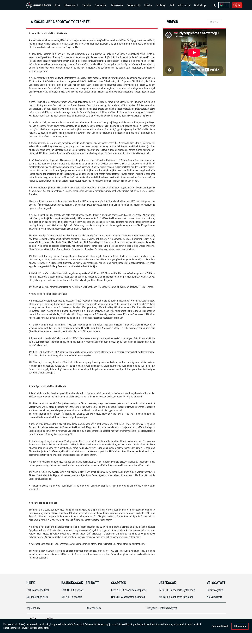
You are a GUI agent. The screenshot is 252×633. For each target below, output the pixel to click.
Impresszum (33, 608)
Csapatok (100, 5)
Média (148, 5)
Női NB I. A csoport (71, 597)
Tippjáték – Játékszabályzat (162, 608)
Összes (214, 22)
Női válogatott (214, 597)
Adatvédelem (94, 608)
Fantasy (160, 5)
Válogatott (133, 5)
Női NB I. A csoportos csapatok (128, 597)
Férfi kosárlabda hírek (37, 590)
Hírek (57, 5)
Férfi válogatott (215, 590)
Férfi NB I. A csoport (72, 590)
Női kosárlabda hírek (37, 597)
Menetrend (71, 5)
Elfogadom (240, 626)
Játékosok (116, 5)
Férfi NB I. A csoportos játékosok (177, 590)
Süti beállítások (220, 626)
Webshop (200, 5)
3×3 (172, 5)
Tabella (86, 5)
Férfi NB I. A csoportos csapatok (129, 590)
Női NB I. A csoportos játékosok (176, 597)
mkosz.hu (184, 5)
